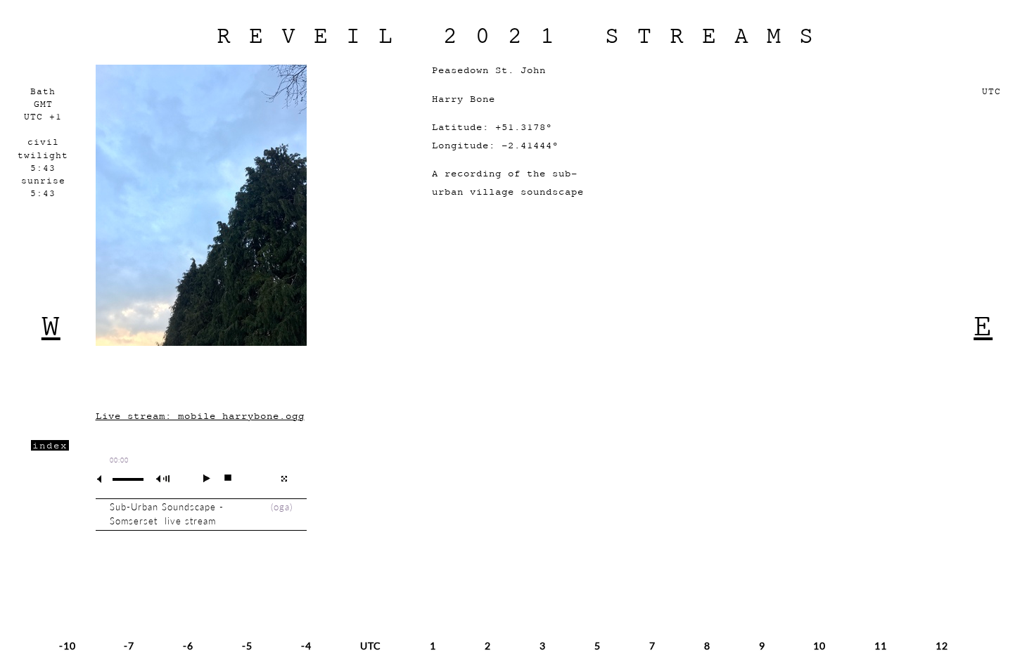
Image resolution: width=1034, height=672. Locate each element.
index (50, 445)
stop (222, 478)
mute (105, 479)
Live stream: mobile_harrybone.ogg (200, 416)
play (201, 478)
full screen (284, 478)
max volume (165, 479)
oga (282, 507)
